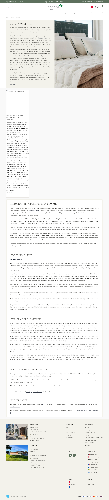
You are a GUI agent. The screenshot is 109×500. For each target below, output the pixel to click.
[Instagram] (74, 455)
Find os (12, 7)
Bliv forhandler (70, 437)
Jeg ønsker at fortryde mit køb (94, 437)
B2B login (91, 484)
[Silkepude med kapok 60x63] (17, 101)
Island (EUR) (93, 472)
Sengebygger (69, 435)
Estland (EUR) (94, 459)
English (73, 484)
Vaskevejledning (70, 432)
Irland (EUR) (93, 469)
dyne (43, 404)
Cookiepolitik (88, 445)
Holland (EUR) (94, 467)
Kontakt (87, 427)
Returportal (88, 435)
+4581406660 (35, 434)
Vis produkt (9, 192)
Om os (68, 430)
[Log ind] (98, 7)
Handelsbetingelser (90, 440)
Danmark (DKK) (94, 457)
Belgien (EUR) (94, 454)
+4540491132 (35, 458)
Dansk (72, 482)
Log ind (90, 482)
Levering (87, 430)
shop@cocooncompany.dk (39, 431)
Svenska (73, 487)
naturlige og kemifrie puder (34, 392)
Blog (7, 7)
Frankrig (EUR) (94, 464)
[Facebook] (70, 455)
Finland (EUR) (94, 462)
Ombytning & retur (90, 432)
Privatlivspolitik (89, 442)
